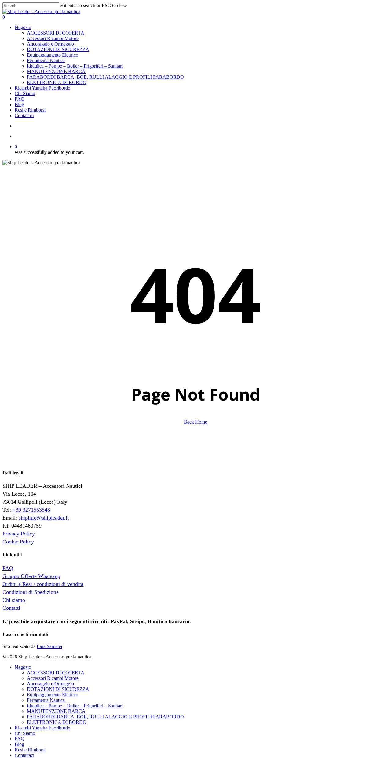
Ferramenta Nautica (46, 700)
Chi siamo (13, 600)
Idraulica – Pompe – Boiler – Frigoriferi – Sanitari (75, 705)
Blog (19, 744)
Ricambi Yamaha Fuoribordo (42, 727)
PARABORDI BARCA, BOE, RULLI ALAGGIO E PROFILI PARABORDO (105, 716)
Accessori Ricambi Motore (53, 678)
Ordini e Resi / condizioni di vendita (42, 584)
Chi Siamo (25, 733)
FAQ (7, 568)
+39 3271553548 (31, 510)
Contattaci (24, 755)
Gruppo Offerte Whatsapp (31, 576)
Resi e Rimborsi (30, 749)
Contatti (11, 608)
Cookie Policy (18, 542)
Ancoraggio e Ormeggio (50, 683)
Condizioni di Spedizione (30, 592)
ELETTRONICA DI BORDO (56, 722)
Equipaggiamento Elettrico (52, 694)
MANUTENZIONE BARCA (56, 711)
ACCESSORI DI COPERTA (55, 672)
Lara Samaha (49, 646)
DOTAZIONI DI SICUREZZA (58, 689)
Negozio (23, 667)
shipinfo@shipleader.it (44, 518)
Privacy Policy (18, 534)
